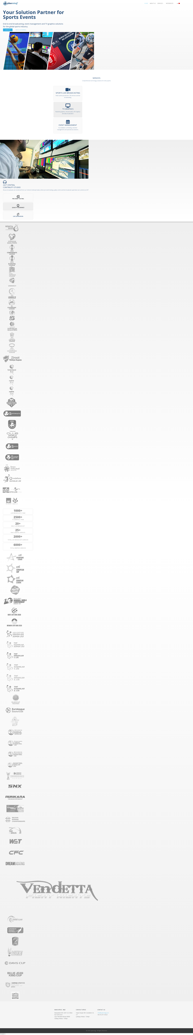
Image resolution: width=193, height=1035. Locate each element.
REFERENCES (169, 3)
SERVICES (160, 3)
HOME (146, 3)
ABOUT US (153, 3)
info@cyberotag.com (103, 1013)
